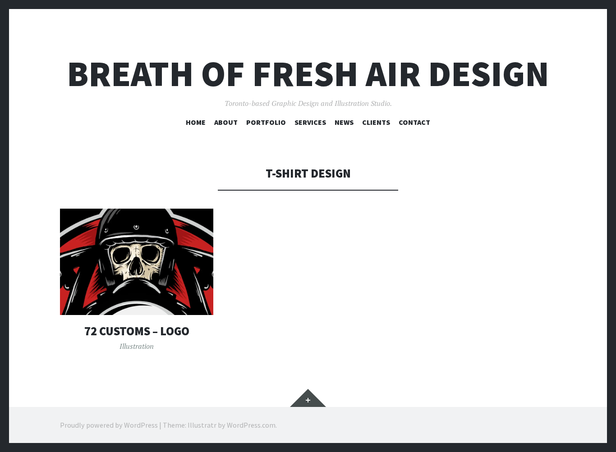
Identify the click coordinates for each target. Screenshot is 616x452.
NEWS (344, 122)
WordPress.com (251, 424)
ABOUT (226, 122)
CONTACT (414, 122)
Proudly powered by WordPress (109, 424)
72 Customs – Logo (136, 331)
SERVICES (310, 122)
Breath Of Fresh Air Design (308, 73)
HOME (196, 122)
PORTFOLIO (266, 122)
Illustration (137, 346)
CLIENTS (376, 122)
